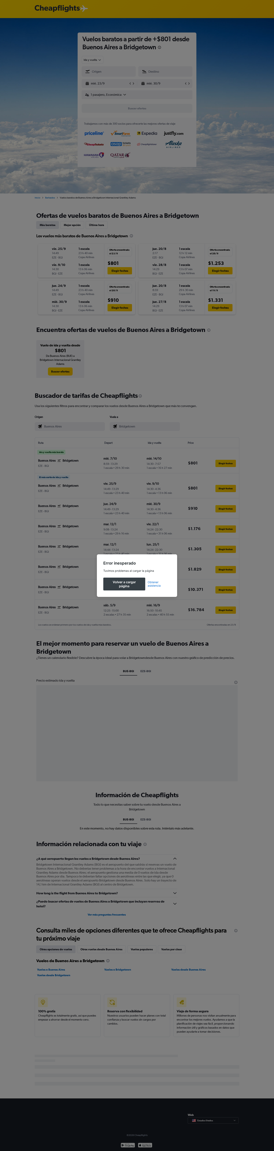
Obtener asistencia (154, 583)
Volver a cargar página (124, 584)
